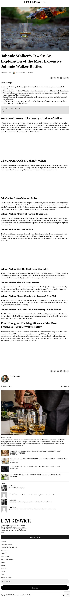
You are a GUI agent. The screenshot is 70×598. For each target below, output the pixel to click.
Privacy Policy (5, 556)
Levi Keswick (21, 72)
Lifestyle (3, 571)
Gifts (10, 72)
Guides (3, 565)
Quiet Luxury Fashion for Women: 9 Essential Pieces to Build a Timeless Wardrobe (35, 452)
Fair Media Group (29, 595)
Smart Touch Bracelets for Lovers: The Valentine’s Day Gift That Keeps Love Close (32, 495)
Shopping (3, 568)
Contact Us (4, 553)
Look (2, 574)
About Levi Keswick (6, 544)
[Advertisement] (35, 147)
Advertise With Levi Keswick (9, 547)
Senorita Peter (12, 500)
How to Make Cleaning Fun (17, 488)
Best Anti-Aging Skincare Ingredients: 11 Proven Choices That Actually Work (38, 460)
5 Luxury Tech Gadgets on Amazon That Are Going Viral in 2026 (35, 467)
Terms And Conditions (7, 559)
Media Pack (4, 550)
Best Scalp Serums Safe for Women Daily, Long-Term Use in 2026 (35, 474)
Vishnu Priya (12, 507)
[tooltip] (51, 78)
